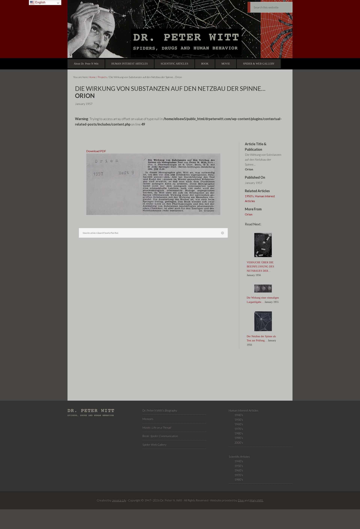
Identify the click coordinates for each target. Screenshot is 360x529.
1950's (249, 196)
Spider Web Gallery (154, 444)
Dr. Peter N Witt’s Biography (159, 410)
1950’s (238, 419)
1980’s (238, 433)
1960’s (238, 424)
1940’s (238, 415)
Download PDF (96, 151)
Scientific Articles (239, 456)
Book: (160, 436)
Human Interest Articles (260, 198)
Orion (248, 214)
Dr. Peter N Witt (180, 29)
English (39, 2)
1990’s (238, 437)
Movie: (156, 427)
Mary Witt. (256, 500)
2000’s (238, 442)
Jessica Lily (119, 500)
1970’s (238, 428)
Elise (241, 500)
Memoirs (147, 419)
